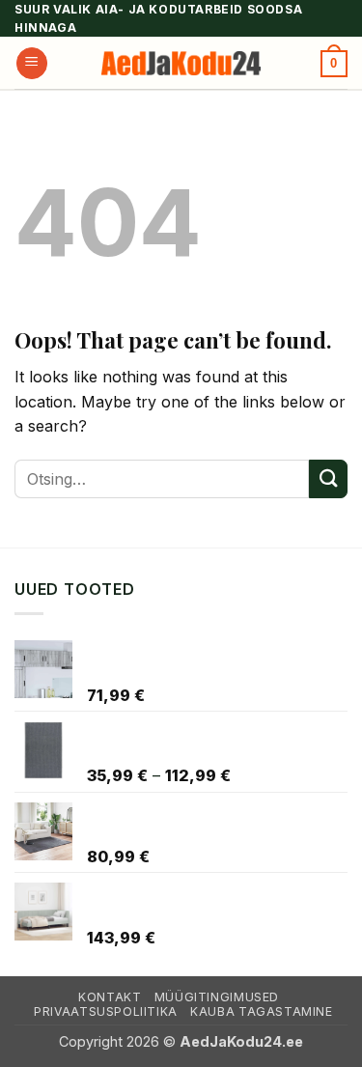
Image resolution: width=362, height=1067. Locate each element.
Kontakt (109, 997)
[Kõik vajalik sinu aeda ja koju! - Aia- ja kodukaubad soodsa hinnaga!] (181, 63)
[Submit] (328, 478)
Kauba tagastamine (261, 1011)
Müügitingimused (216, 997)
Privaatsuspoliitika (106, 1011)
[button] (31, 63)
